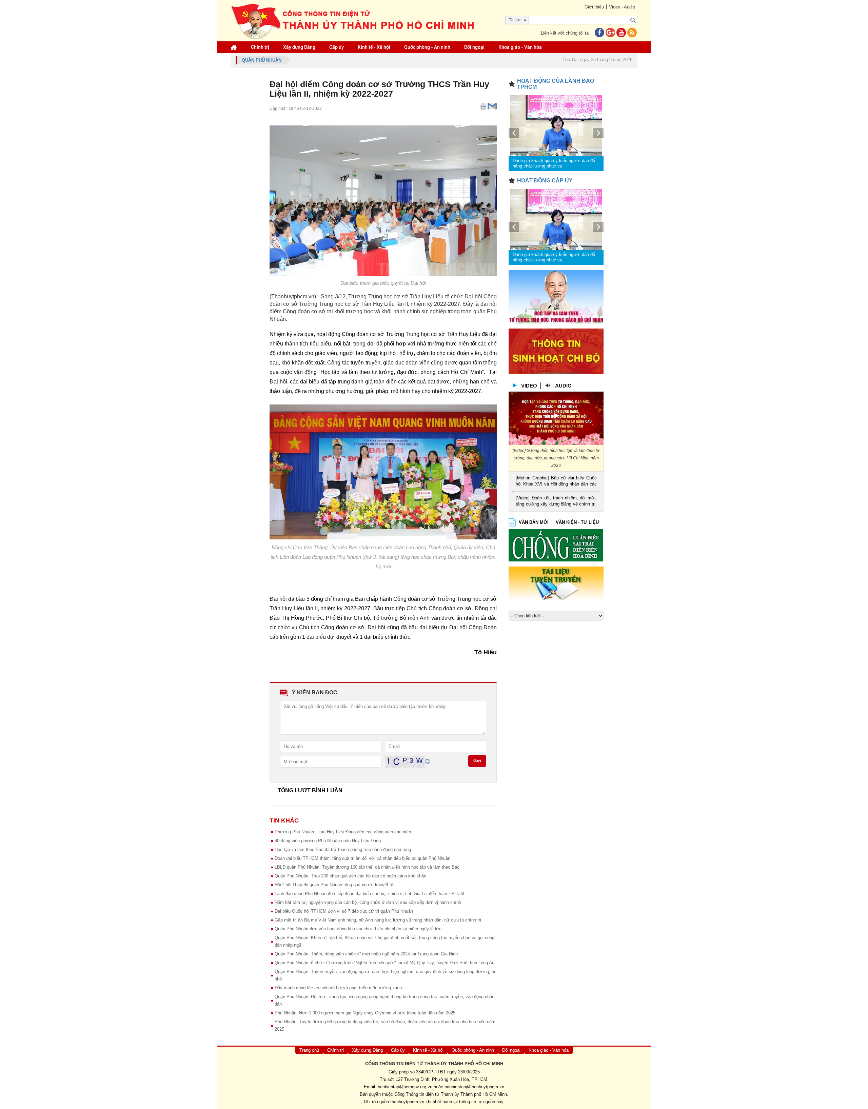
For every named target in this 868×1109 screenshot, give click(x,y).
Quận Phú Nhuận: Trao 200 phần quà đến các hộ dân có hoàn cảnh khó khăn (350, 875)
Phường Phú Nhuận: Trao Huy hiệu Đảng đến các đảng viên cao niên (343, 831)
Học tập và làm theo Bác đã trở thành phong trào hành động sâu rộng (343, 849)
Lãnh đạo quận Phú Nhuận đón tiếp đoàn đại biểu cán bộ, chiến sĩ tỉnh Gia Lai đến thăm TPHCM (369, 893)
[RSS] (632, 33)
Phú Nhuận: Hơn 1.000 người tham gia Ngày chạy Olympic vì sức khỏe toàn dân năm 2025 (365, 1012)
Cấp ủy (336, 47)
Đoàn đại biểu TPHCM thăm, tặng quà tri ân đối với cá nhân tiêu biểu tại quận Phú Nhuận (362, 858)
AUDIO (563, 386)
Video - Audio (622, 6)
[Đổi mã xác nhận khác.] (427, 761)
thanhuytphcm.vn (407, 1101)
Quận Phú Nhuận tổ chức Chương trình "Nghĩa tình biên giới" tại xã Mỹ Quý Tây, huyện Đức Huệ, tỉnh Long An (384, 962)
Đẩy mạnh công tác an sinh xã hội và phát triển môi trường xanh (338, 987)
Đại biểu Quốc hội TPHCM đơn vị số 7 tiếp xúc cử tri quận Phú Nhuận (344, 911)
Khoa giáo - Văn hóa (520, 47)
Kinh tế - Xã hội (374, 47)
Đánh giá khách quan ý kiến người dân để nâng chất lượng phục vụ (554, 163)
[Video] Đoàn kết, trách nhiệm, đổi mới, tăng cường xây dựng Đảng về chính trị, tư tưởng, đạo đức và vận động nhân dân (556, 501)
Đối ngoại (474, 47)
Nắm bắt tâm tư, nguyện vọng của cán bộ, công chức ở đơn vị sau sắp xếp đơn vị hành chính (368, 902)
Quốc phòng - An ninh (427, 47)
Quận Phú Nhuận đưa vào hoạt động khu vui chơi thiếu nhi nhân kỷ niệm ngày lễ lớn (358, 928)
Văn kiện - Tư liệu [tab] (577, 522)
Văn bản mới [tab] (534, 522)
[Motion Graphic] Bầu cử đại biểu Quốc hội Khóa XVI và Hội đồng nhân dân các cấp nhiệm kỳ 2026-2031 (556, 481)
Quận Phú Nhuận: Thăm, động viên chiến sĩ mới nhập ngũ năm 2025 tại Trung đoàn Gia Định (366, 953)
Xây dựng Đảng (299, 47)
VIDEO (529, 386)
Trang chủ (309, 1050)
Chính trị (260, 47)
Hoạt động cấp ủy (545, 180)
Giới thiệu (594, 6)
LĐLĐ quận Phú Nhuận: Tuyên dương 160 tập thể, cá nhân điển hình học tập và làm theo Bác (367, 867)
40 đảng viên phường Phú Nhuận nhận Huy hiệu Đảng (328, 840)
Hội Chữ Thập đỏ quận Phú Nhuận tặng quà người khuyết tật (335, 884)
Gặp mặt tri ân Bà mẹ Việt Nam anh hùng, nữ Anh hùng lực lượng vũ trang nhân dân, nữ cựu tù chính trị (378, 920)
